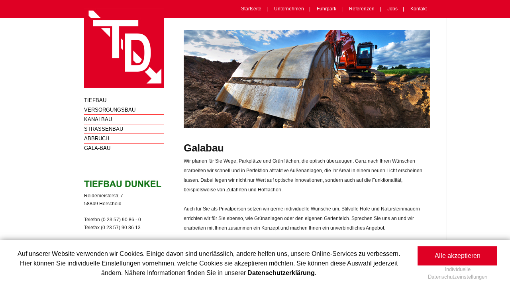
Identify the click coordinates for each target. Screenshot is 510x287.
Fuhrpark (326, 9)
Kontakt (418, 9)
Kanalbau (98, 119)
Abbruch (96, 139)
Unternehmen (289, 9)
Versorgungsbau (109, 110)
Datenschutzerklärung (281, 272)
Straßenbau (103, 129)
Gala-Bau (97, 148)
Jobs (392, 9)
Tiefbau (95, 100)
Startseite (251, 9)
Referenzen (362, 9)
